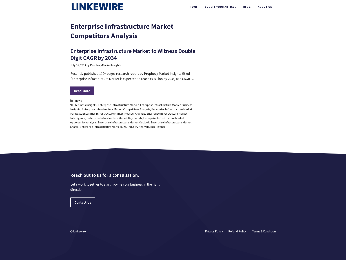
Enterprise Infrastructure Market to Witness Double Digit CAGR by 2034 (133, 54)
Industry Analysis (138, 126)
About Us (265, 6)
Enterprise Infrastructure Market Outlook (123, 122)
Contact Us (82, 202)
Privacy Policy (214, 231)
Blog (247, 6)
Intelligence (157, 126)
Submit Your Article (220, 6)
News (78, 100)
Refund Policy (237, 231)
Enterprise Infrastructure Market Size (103, 126)
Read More (82, 91)
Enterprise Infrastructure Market (118, 105)
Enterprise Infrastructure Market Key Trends (114, 118)
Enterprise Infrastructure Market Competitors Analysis (116, 109)
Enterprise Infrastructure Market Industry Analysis (113, 113)
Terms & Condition (264, 231)
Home (194, 6)
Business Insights (86, 105)
